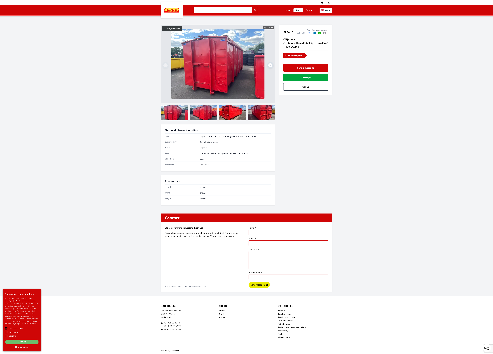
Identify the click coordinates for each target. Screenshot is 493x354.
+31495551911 (174, 286)
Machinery (283, 330)
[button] (165, 65)
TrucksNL (174, 350)
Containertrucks (285, 320)
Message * (254, 249)
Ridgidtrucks (284, 324)
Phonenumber (256, 272)
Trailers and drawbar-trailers (292, 327)
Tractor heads (284, 314)
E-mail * (252, 238)
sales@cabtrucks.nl (197, 286)
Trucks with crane (286, 317)
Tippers (281, 310)
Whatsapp (306, 77)
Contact (309, 10)
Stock (298, 10)
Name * (252, 227)
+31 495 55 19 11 (172, 322)
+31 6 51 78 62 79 (172, 326)
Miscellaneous (285, 337)
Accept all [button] (22, 342)
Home (287, 10)
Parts (280, 334)
